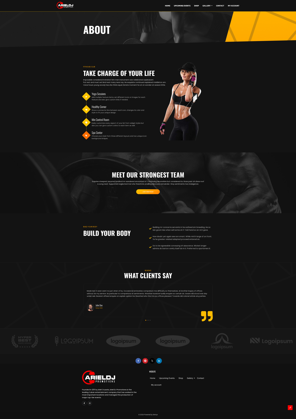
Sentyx (155, 415)
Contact (200, 378)
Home (152, 378)
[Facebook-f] (84, 403)
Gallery (190, 378)
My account (156, 385)
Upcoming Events (167, 378)
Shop (181, 378)
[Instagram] (90, 403)
